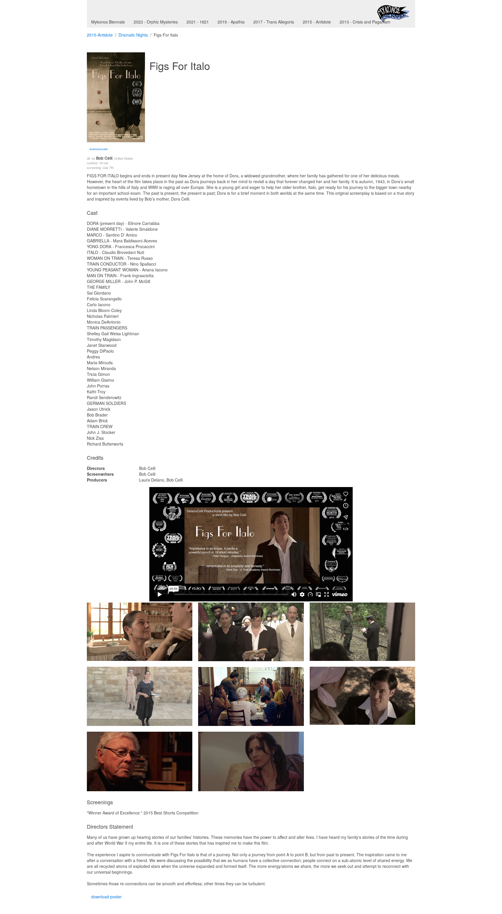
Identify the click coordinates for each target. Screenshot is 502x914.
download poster (98, 149)
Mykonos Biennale (108, 22)
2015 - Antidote (317, 22)
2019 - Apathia (231, 22)
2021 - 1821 (198, 22)
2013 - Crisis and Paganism (365, 22)
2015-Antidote (100, 35)
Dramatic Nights (133, 35)
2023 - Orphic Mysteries (156, 22)
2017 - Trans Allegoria (273, 22)
